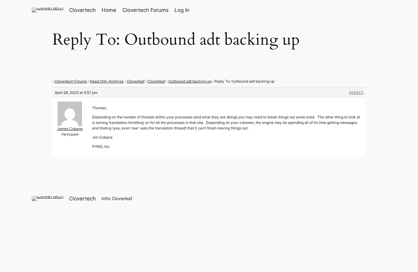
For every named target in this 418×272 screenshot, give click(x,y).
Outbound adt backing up (189, 81)
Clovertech (82, 10)
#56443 (356, 92)
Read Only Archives (107, 81)
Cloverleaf (135, 81)
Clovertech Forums (70, 81)
